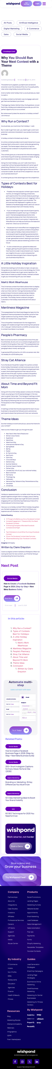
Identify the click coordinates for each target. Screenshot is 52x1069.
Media (10, 939)
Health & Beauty (14, 995)
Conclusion (18, 666)
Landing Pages (32, 901)
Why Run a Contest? (22, 628)
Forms (29, 939)
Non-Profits (12, 972)
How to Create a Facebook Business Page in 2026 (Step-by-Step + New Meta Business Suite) (19, 753)
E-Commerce (12, 964)
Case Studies (13, 909)
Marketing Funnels (34, 905)
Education (11, 984)
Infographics (12, 1032)
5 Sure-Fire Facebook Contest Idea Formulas (20, 536)
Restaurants (12, 980)
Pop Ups (30, 932)
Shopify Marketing (34, 943)
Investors (11, 912)
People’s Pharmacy (21, 651)
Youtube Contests (34, 951)
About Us (11, 901)
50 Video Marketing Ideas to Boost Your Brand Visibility (20, 799)
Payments (31, 936)
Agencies (11, 936)
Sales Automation (33, 928)
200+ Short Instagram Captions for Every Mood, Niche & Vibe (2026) (19, 769)
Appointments (32, 912)
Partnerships (12, 897)
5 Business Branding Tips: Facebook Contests (21, 539)
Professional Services (16, 920)
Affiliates (11, 916)
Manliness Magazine (22, 648)
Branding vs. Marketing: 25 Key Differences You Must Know (18, 783)
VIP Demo (11, 928)
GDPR (9, 1035)
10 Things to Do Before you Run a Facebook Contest (23, 519)
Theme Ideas (18, 663)
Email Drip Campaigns (35, 971)
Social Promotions (34, 897)
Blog (9, 1016)
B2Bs (9, 976)
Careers (11, 924)
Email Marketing (33, 916)
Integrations (12, 905)
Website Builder (33, 909)
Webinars (10, 1028)
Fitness (10, 999)
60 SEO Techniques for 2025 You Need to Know (19, 814)
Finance (11, 991)
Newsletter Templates (35, 947)
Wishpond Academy (14, 1024)
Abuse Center (13, 943)
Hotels (10, 968)
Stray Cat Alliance (21, 654)
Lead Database (32, 920)
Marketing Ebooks (13, 1020)
